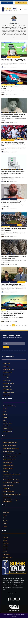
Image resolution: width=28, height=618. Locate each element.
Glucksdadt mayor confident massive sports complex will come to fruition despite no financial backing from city (13, 313)
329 (10, 325)
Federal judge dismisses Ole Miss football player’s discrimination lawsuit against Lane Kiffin (13, 144)
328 (7, 325)
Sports (3, 84)
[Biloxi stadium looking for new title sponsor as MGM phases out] (14, 219)
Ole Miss (20, 138)
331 (16, 325)
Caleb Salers (6, 66)
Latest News (13, 55)
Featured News (5, 55)
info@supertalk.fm (12, 593)
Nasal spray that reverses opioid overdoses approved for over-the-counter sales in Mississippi (13, 173)
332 (19, 325)
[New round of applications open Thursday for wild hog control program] (14, 247)
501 (25, 325)
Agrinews (4, 254)
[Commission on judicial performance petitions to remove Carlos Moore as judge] (14, 274)
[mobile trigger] (21, 9)
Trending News (10, 84)
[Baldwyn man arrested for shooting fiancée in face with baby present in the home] (14, 191)
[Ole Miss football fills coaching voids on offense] (14, 77)
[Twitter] (14, 37)
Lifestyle (20, 55)
